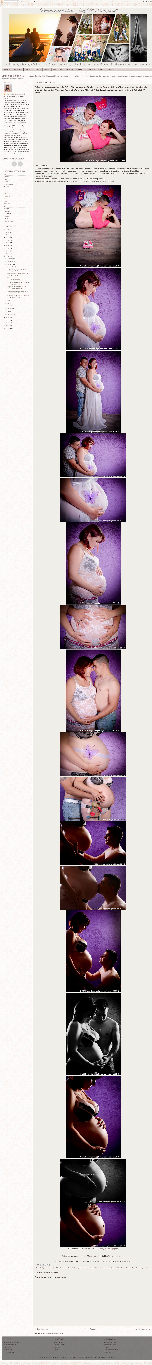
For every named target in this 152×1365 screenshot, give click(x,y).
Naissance (64, 76)
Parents (56, 1349)
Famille (42, 76)
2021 (8, 243)
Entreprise (69, 70)
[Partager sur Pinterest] (49, 1265)
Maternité (23, 76)
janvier (10, 314)
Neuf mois (57, 1347)
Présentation (18, 70)
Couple (121, 76)
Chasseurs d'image (110, 1342)
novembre (11, 261)
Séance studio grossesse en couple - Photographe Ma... (18, 278)
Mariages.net (8, 1349)
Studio (16, 76)
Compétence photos (110, 1344)
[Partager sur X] (45, 1265)
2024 (8, 235)
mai (9, 303)
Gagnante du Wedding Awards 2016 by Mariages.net (17, 287)
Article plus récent (43, 1329)
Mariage (47, 70)
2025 (8, 232)
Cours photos (80, 70)
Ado (125, 76)
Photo (106, 1347)
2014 (8, 320)
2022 (8, 240)
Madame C (7, 1347)
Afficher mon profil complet (12, 154)
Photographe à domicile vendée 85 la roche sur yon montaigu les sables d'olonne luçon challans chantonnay (108, 1268)
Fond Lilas (56, 1268)
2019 (8, 248)
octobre (10, 264)
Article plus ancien (143, 1329)
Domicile (116, 76)
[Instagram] (20, 164)
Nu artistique (7, 213)
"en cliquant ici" (114, 1256)
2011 (8, 328)
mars (9, 308)
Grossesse (49, 76)
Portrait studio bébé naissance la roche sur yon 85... (17, 292)
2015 (8, 317)
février (10, 311)
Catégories (37, 70)
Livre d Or (91, 70)
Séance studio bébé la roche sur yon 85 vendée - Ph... (17, 274)
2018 (8, 251)
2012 (8, 325)
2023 (8, 237)
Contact (27, 70)
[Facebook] (14, 164)
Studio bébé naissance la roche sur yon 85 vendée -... (18, 283)
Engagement (5, 78)
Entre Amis (17, 78)
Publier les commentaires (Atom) (53, 1333)
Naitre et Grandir (59, 1344)
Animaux (137, 76)
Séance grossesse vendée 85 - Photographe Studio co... (17, 270)
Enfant (56, 76)
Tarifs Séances (57, 70)
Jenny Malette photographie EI (15, 94)
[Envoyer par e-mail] (41, 1265)
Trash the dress (8, 221)
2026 (8, 229)
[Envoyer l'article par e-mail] (37, 1265)
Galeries (100, 70)
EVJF (21, 78)
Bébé (37, 76)
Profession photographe (111, 1349)
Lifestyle (78, 76)
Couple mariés (95, 76)
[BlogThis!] (43, 1265)
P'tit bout (85, 76)
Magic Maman (58, 1342)
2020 (8, 245)
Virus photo (107, 1352)
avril (9, 306)
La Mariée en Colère (10, 1344)
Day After (110, 76)
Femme (71, 76)
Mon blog (7, 70)
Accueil (93, 1329)
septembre (11, 267)
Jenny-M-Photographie (108, 1249)
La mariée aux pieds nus (11, 1342)
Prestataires (111, 70)
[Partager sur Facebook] (47, 1265)
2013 (8, 323)
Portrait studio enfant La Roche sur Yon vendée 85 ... (18, 296)
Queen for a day (9, 1352)
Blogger (112, 1357)
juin (9, 300)
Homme (11, 78)
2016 (8, 256)
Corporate (130, 76)
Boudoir (104, 76)
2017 (8, 253)
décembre (11, 258)
